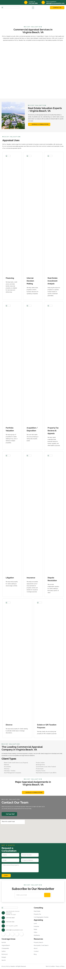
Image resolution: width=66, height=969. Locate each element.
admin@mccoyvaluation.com (55, 3)
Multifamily (6, 54)
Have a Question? (51, 1)
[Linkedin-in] (11, 2)
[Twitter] (5, 2)
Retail (26, 72)
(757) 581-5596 (33, 3)
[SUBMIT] (47, 895)
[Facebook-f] (2, 2)
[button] (33, 7)
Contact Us (32, 1)
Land (26, 54)
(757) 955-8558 (10, 917)
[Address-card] (21, 934)
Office (47, 72)
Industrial (49, 54)
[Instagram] (8, 2)
